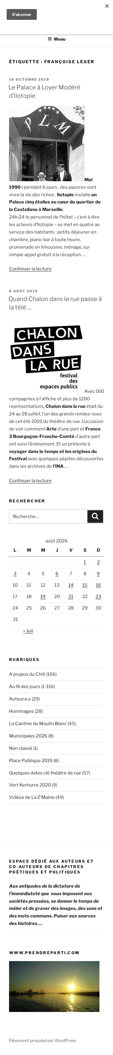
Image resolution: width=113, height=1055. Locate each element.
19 (43, 596)
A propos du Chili (27, 674)
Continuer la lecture (30, 269)
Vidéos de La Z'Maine (32, 797)
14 (71, 585)
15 (84, 585)
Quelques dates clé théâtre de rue (45, 773)
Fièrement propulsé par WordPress (42, 1040)
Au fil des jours (24, 686)
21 (70, 596)
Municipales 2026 (28, 736)
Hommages (21, 711)
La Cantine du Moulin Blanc (38, 723)
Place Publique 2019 (30, 760)
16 (98, 585)
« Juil (28, 631)
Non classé (20, 748)
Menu (59, 39)
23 (98, 596)
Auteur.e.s (20, 699)
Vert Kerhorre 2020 (30, 785)
